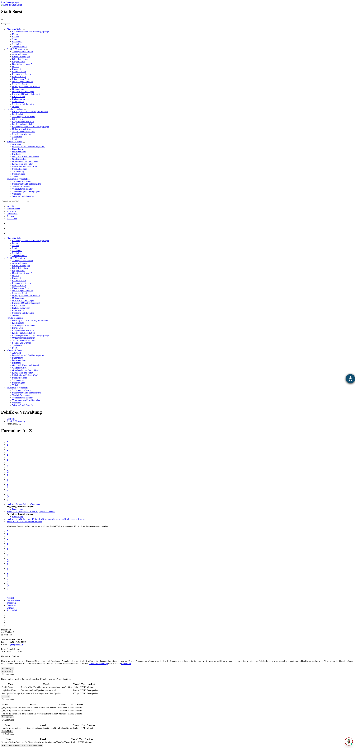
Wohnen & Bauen (14, 141)
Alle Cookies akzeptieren (32, 745)
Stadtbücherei (18, 44)
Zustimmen (9, 674)
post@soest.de (16, 644)
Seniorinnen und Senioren (23, 131)
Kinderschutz (18, 114)
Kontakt (10, 598)
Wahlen (15, 106)
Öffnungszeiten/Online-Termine (26, 86)
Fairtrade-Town (19, 71)
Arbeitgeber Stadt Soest (22, 51)
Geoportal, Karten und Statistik (25, 156)
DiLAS (15, 66)
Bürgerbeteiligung (20, 59)
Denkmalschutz (19, 151)
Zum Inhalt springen (10, 2)
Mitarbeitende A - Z (20, 79)
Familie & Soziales (15, 109)
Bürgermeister (18, 61)
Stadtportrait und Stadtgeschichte (26, 184)
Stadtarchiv (17, 41)
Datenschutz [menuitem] (12, 213)
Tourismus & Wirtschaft (17, 179)
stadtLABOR (18, 101)
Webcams (16, 194)
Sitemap (10, 608)
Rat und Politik (18, 96)
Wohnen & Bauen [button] (14, 350)
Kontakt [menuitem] (10, 206)
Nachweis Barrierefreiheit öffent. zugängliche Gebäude (31, 511)
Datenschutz (12, 605)
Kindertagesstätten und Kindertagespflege (30, 31)
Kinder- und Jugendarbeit (23, 124)
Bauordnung (17, 149)
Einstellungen (7, 668)
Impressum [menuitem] (11, 211)
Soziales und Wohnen (21, 134)
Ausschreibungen (19, 54)
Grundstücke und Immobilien (25, 161)
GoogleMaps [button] (7, 717)
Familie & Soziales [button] (15, 318)
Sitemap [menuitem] (10, 216)
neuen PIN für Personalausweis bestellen (24, 521)
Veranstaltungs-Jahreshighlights (26, 191)
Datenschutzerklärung (98, 663)
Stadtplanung (18, 171)
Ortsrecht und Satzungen (23, 91)
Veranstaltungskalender (22, 189)
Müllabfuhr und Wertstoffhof (24, 166)
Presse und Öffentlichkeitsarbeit (26, 94)
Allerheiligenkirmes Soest (23, 116)
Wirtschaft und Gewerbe (23, 196)
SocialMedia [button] (7, 731)
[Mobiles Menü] (2, 19)
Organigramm (18, 89)
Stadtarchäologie (19, 169)
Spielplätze (17, 136)
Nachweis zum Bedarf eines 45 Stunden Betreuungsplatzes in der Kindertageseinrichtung (46, 519)
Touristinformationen (21, 186)
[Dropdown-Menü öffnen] (27, 49)
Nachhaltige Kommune (22, 81)
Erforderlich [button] (6, 671)
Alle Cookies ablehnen (11, 745)
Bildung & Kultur (14, 29)
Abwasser (16, 144)
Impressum (11, 603)
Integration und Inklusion (23, 121)
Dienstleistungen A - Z (22, 64)
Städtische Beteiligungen (23, 104)
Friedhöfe (16, 154)
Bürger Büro (17, 119)
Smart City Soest (19, 84)
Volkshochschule (19, 46)
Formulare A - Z (19, 76)
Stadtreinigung (18, 174)
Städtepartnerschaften (21, 181)
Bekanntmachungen (21, 56)
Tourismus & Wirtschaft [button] (17, 388)
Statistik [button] (5, 696)
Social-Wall (12, 610)
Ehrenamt (16, 69)
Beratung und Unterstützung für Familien (30, 111)
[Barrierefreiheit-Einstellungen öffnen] (350, 378)
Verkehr (15, 176)
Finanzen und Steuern (21, 74)
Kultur (15, 34)
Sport (14, 39)
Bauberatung (17, 509)
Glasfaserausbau (19, 159)
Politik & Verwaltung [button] (16, 258)
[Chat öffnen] (349, 741)
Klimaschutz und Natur (22, 164)
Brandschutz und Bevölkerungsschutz (28, 146)
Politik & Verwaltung (16, 49)
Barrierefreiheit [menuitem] (13, 208)
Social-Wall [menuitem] (12, 218)
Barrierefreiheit (13, 600)
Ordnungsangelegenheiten (23, 129)
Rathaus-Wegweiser (21, 99)
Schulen (15, 36)
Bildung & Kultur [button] (14, 238)
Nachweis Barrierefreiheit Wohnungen (23, 504)
